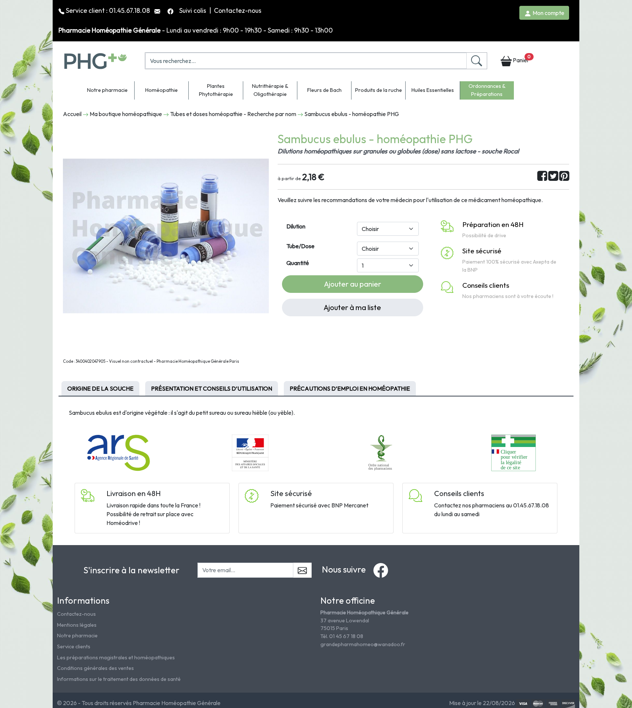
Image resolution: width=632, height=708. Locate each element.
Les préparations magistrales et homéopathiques (116, 657)
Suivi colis (193, 10)
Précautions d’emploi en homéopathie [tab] (350, 388)
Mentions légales (77, 625)
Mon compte (547, 12)
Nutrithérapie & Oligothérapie (270, 90)
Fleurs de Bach (324, 90)
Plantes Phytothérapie (216, 90)
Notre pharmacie (107, 90)
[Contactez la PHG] (158, 10)
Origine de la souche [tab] (100, 388)
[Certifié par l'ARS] (118, 452)
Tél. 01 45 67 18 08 (341, 636)
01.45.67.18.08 (129, 10)
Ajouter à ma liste (352, 307)
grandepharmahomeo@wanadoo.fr (362, 644)
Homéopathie (161, 90)
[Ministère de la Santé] (250, 452)
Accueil (72, 114)
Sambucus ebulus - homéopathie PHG (351, 114)
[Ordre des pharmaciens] (382, 452)
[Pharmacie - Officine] (513, 452)
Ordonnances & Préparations (487, 90)
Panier (521, 59)
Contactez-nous (238, 10)
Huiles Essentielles (432, 90)
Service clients (73, 646)
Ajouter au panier (352, 283)
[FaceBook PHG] (171, 10)
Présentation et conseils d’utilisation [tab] (211, 388)
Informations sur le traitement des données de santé (119, 679)
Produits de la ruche (378, 90)
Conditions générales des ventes (95, 668)
